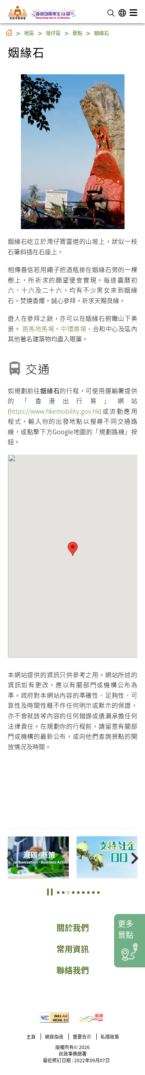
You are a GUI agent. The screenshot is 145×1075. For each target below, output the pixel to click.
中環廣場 (73, 328)
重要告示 (82, 1036)
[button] (111, 12)
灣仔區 (53, 32)
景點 (77, 32)
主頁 (31, 1036)
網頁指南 (54, 1036)
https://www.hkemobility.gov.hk (54, 411)
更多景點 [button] (125, 929)
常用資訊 (72, 948)
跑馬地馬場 (38, 328)
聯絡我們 (72, 970)
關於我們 (72, 927)
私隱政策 (110, 1036)
